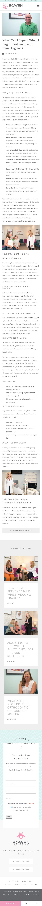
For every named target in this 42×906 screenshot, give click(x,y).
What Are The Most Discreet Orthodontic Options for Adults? (18, 707)
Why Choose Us (13, 881)
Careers (34, 884)
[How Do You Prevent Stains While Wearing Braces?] (21, 570)
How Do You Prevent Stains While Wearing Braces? (19, 593)
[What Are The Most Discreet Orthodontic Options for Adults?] (21, 682)
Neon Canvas (21, 898)
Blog (26, 884)
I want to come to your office (22, 807)
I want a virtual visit (21, 810)
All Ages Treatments (13, 884)
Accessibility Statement (28, 895)
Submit (8, 817)
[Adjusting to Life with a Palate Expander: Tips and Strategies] (21, 624)
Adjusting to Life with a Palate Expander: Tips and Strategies (20, 649)
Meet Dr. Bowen (28, 881)
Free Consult (10, 903)
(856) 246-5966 (21, 861)
